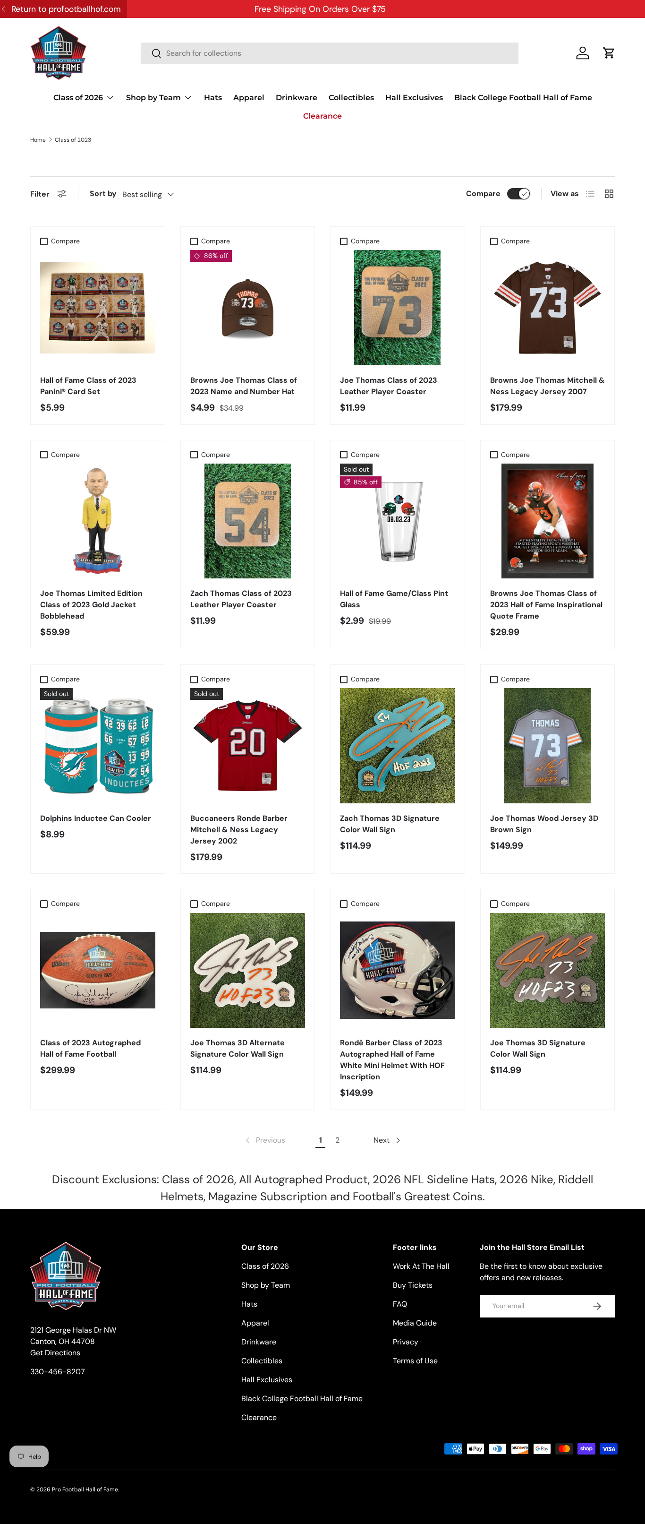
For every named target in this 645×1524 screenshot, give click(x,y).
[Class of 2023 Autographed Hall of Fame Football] (97, 970)
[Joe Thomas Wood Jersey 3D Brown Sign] (547, 745)
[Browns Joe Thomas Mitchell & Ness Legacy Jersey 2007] (547, 307)
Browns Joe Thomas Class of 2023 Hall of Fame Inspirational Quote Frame (546, 604)
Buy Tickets (413, 1285)
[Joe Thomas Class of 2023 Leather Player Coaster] (397, 307)
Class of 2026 (78, 97)
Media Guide (415, 1323)
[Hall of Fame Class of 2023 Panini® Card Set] (97, 307)
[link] (264, 1140)
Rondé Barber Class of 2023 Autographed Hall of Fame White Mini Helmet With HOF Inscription (392, 1060)
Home (38, 140)
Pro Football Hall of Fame (85, 1489)
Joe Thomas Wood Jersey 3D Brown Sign (544, 824)
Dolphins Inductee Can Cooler (95, 818)
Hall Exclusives (414, 97)
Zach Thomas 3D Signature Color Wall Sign (390, 824)
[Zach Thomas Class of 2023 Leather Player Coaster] (248, 521)
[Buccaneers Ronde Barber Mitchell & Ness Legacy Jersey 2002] (248, 745)
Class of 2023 (73, 140)
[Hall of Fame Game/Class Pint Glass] (397, 521)
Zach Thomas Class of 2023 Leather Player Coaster (241, 599)
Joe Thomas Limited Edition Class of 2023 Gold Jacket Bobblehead (91, 604)
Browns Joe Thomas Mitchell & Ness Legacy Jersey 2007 (547, 385)
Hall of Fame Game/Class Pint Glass (394, 599)
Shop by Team (153, 97)
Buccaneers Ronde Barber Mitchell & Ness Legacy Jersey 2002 (239, 829)
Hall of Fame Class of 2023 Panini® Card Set (88, 385)
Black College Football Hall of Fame (523, 97)
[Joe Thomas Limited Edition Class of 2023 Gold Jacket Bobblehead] (97, 521)
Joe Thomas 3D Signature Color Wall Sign (538, 1048)
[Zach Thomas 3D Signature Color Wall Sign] (397, 745)
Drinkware (296, 97)
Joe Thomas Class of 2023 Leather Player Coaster (388, 385)
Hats (213, 97)
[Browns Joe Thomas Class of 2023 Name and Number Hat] (248, 307)
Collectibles (351, 97)
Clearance (322, 116)
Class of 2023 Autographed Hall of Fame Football (90, 1048)
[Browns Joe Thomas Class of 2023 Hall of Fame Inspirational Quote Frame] (547, 521)
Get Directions (55, 1353)
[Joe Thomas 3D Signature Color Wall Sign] (547, 970)
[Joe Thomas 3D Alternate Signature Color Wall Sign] (248, 970)
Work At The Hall (421, 1266)
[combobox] (329, 53)
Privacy (405, 1342)
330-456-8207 (57, 1372)
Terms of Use (415, 1361)
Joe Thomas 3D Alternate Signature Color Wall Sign (237, 1048)
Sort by (103, 193)
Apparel (248, 97)
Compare (483, 193)
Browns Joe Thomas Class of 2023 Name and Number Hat (243, 385)
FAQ (400, 1304)
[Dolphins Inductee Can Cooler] (97, 745)
